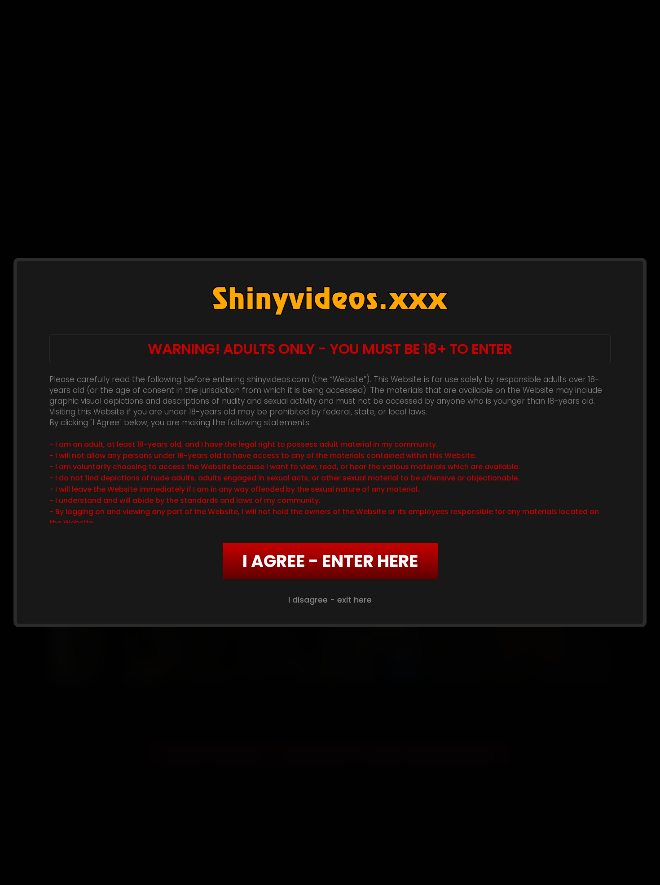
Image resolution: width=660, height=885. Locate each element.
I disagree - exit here (330, 599)
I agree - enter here (330, 561)
